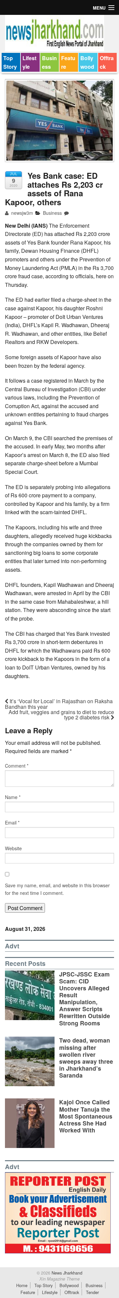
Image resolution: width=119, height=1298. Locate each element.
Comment (16, 765)
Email (12, 822)
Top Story (10, 62)
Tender (92, 1292)
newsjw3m (21, 213)
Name (12, 797)
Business (49, 62)
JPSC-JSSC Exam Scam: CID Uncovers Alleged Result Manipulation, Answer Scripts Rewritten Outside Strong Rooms (84, 998)
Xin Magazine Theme (59, 1279)
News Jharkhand (66, 1273)
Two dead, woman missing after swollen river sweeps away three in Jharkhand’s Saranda (86, 1057)
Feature (68, 62)
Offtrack (107, 62)
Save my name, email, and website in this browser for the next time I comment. (57, 889)
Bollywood (87, 62)
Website (13, 848)
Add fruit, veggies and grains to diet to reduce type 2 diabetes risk (61, 714)
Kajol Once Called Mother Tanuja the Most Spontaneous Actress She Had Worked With (85, 1116)
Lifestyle (29, 62)
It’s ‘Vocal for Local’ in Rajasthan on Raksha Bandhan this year (59, 703)
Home (21, 1285)
